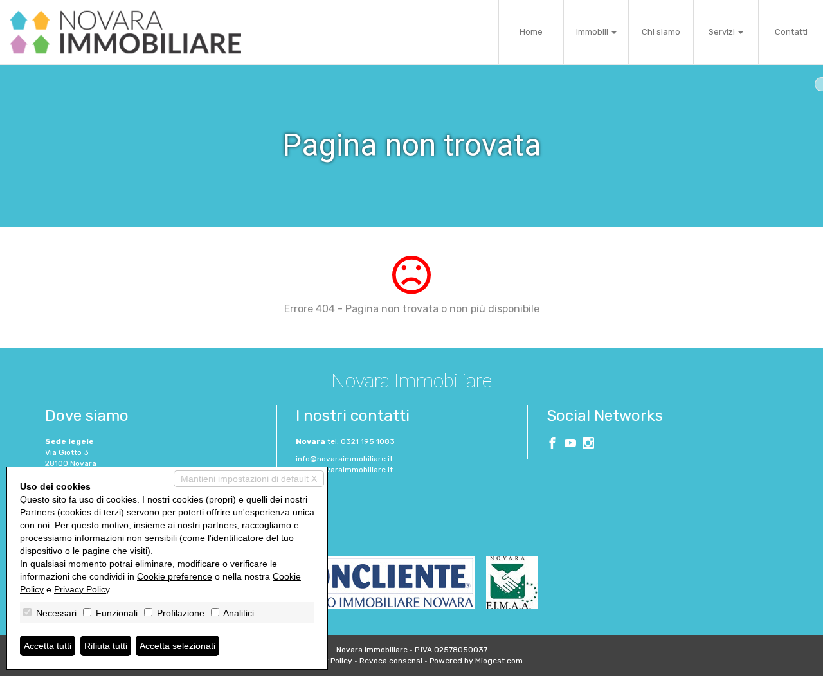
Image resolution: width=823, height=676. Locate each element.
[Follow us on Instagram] (588, 444)
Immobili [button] (593, 32)
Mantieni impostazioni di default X (249, 479)
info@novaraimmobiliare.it (344, 458)
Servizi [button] (723, 32)
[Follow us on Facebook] (552, 444)
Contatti (791, 32)
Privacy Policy (81, 589)
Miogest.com (499, 660)
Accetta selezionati (177, 646)
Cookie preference (174, 576)
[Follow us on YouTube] (570, 444)
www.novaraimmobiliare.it (344, 469)
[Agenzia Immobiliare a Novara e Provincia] (125, 32)
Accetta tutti (47, 646)
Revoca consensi (390, 660)
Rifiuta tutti (105, 646)
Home (531, 32)
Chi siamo (661, 32)
